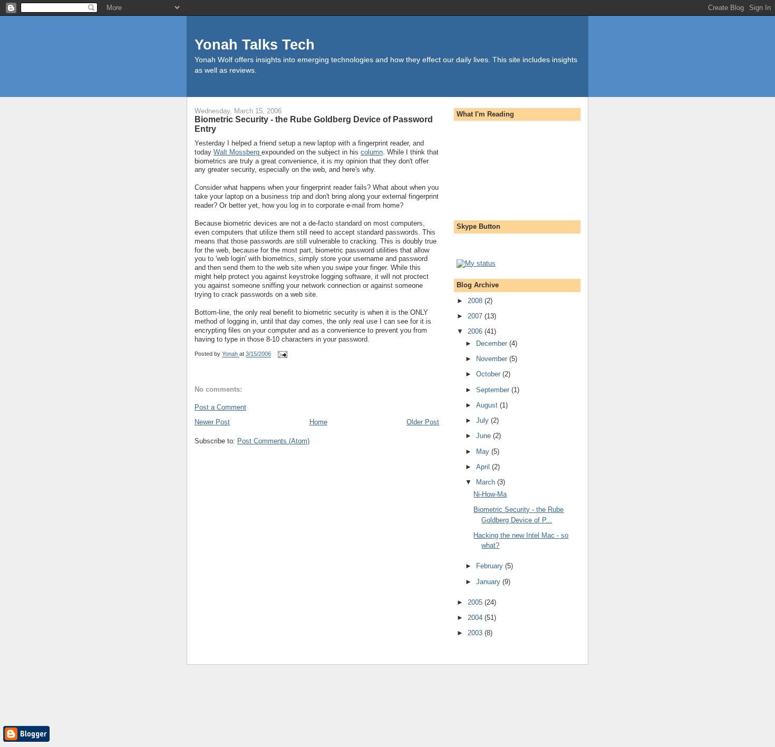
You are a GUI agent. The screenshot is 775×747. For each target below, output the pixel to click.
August (488, 405)
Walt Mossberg (237, 152)
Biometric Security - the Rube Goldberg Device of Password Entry (314, 123)
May (483, 451)
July (483, 420)
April (484, 467)
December (492, 343)
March (486, 482)
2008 (476, 301)
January (489, 582)
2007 (476, 316)
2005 (476, 602)
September (493, 390)
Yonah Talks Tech (255, 44)
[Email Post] (282, 354)
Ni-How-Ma (490, 494)
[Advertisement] (504, 167)
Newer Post (212, 422)
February (490, 566)
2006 (476, 331)
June (484, 436)
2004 (476, 618)
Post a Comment (220, 407)
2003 (476, 633)
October (489, 374)
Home (318, 422)
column (372, 152)
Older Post (422, 422)
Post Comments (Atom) (273, 441)
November (492, 359)
